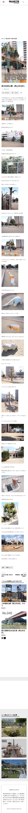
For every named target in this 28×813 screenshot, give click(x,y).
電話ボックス (9, 567)
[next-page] (5, 638)
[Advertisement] (14, 21)
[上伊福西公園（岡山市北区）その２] (14, 593)
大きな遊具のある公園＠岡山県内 (14, 748)
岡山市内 (8, 38)
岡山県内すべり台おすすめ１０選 (14, 768)
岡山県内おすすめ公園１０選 (14, 727)
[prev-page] (2, 638)
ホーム (3, 38)
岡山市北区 (14, 38)
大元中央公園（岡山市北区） (7, 575)
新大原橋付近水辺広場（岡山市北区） (13, 631)
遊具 (3, 567)
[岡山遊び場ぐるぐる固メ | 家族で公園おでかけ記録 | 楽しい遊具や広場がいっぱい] (14, 2)
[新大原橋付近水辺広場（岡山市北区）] (14, 620)
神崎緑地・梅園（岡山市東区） (21, 575)
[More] (21, 92)
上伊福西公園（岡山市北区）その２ (13, 604)
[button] (23, 2)
